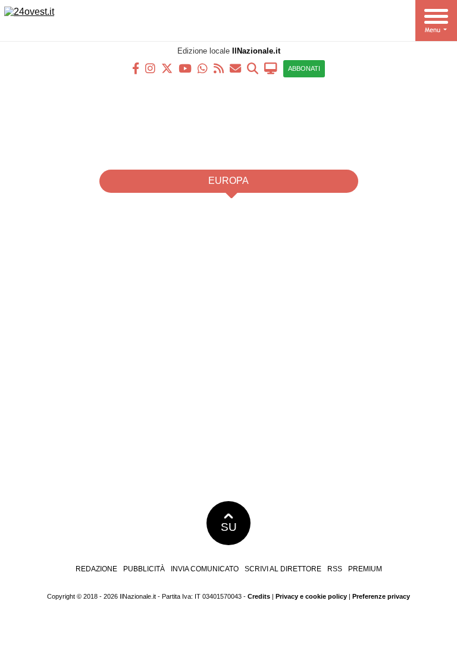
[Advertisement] (228, 119)
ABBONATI (304, 68)
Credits (259, 596)
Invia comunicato (205, 569)
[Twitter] (167, 67)
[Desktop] (270, 67)
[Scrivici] (235, 67)
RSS (334, 569)
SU (229, 527)
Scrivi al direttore (283, 569)
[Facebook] (135, 67)
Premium (365, 569)
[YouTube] (185, 67)
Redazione (96, 569)
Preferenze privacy (381, 596)
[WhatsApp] (203, 67)
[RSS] (219, 67)
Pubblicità (144, 569)
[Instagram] (150, 67)
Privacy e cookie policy (311, 596)
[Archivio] (252, 67)
